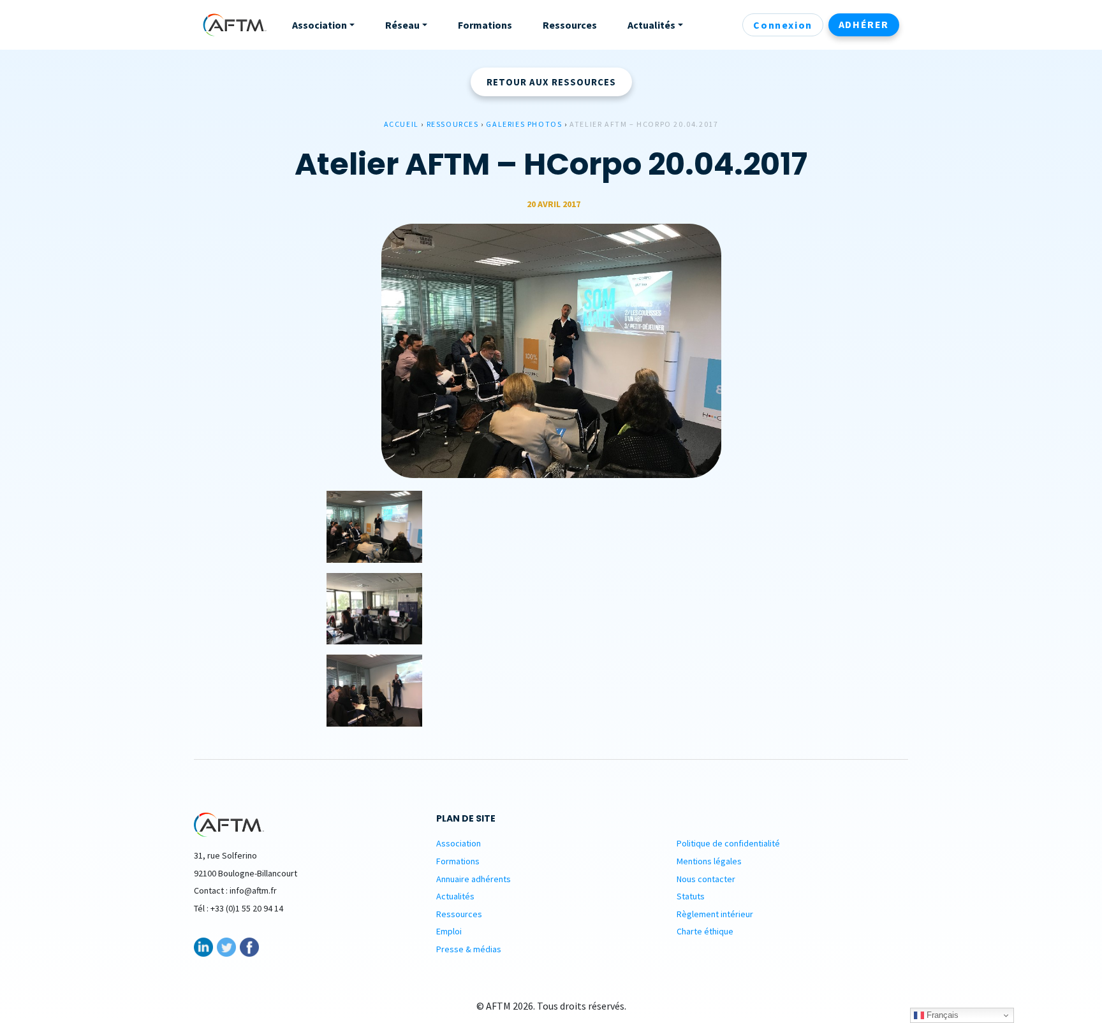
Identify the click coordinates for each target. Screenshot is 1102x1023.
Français (941, 1015)
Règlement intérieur (715, 914)
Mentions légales (709, 861)
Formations (458, 861)
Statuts (691, 896)
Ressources (453, 124)
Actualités (455, 896)
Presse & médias (468, 949)
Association (458, 843)
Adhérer (864, 24)
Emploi (449, 931)
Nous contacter (706, 879)
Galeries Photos (524, 124)
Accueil (401, 124)
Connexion (782, 24)
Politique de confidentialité (728, 843)
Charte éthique (705, 931)
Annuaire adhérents (473, 879)
